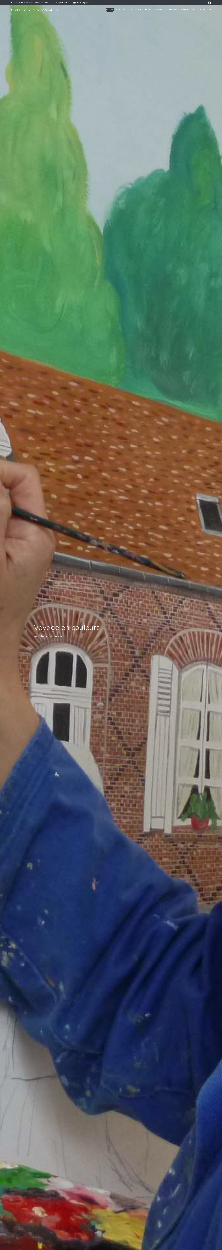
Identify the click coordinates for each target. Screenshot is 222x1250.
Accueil (110, 10)
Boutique (185, 10)
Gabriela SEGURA (34, 9)
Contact (202, 10)
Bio (193, 10)
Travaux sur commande (165, 10)
